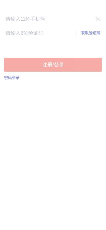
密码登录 (11, 77)
